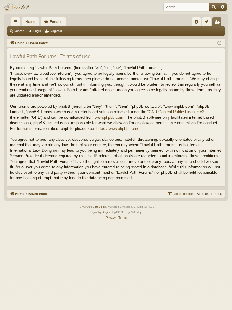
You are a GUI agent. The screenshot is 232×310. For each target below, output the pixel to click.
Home (30, 22)
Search (19, 31)
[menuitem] (196, 21)
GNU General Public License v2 (176, 112)
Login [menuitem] (208, 23)
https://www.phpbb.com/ (117, 128)
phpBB (100, 206)
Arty (105, 212)
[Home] (17, 7)
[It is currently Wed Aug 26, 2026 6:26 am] (219, 43)
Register (56, 31)
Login (37, 31)
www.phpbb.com (109, 117)
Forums (56, 22)
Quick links (16, 23)
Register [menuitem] (218, 23)
